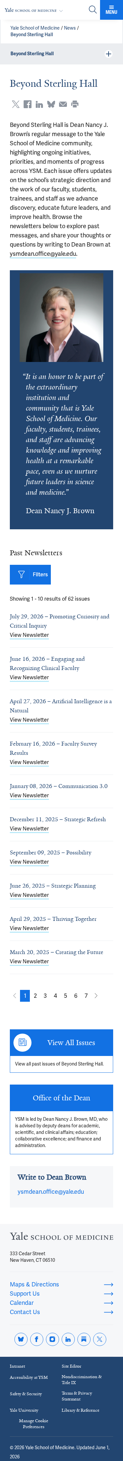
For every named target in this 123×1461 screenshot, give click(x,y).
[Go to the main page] (35, 10)
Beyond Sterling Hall (31, 34)
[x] (99, 1339)
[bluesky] (21, 1339)
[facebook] (36, 1339)
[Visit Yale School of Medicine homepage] (61, 1238)
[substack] (84, 1339)
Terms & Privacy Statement (77, 1396)
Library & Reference (80, 1410)
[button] (25, 996)
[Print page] (75, 104)
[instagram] (52, 1339)
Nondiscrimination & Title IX (82, 1379)
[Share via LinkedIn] (39, 104)
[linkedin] (68, 1339)
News (70, 28)
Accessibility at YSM (29, 1377)
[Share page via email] (63, 104)
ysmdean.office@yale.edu (43, 253)
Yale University (24, 1410)
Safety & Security (26, 1394)
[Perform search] (93, 10)
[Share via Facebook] (27, 104)
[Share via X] (16, 104)
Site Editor (71, 1366)
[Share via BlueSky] (51, 104)
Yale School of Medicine (35, 28)
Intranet (17, 1366)
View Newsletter (29, 635)
